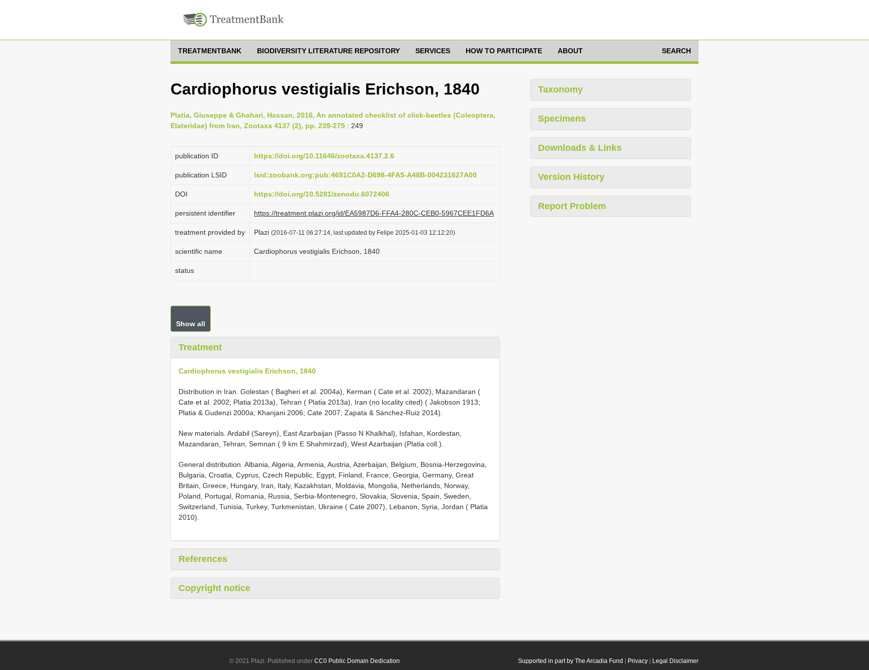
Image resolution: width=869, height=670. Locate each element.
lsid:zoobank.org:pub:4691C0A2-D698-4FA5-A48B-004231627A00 (365, 175)
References (203, 559)
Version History (571, 177)
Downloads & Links (580, 148)
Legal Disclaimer (675, 660)
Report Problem (572, 206)
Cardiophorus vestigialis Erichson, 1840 (247, 371)
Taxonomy (560, 89)
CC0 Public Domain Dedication (357, 660)
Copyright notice (214, 588)
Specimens (562, 119)
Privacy (638, 660)
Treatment (200, 347)
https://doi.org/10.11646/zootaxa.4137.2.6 (324, 156)
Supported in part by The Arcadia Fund (570, 660)
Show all (190, 324)
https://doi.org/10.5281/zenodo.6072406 (321, 194)
